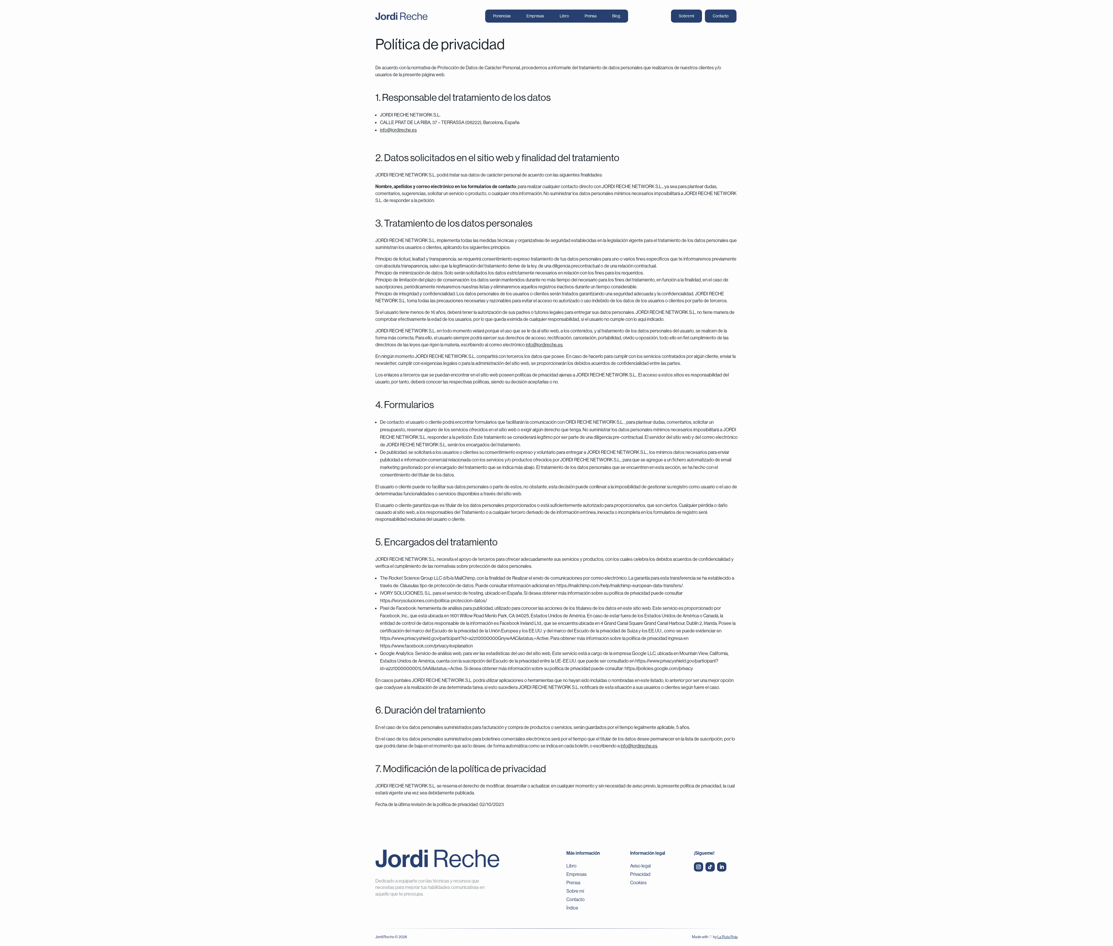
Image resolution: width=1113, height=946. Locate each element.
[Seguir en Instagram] (698, 867)
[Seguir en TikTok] (710, 867)
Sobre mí (686, 16)
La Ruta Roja (727, 936)
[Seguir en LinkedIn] (721, 867)
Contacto (721, 16)
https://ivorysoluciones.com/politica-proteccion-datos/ (433, 600)
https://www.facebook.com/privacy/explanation (426, 646)
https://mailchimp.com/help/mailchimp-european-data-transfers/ (619, 585)
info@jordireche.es (398, 130)
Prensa (590, 16)
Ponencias (502, 16)
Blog (616, 16)
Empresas (535, 16)
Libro (564, 16)
